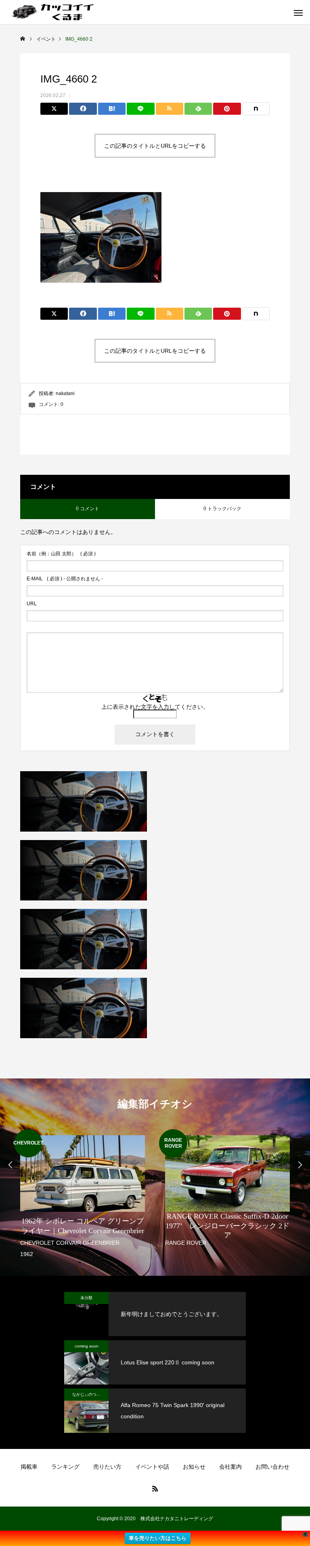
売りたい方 (107, 1466)
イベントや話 (152, 1466)
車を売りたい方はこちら (157, 1538)
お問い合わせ (272, 1466)
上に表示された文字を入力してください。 (155, 707)
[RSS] (155, 1488)
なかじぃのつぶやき (90, 1394)
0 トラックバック (222, 508)
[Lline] (140, 109)
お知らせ (194, 1466)
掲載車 (29, 1466)
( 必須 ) (61, 553)
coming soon (86, 1346)
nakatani (65, 393)
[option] (82, 1194)
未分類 (86, 1298)
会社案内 (230, 1466)
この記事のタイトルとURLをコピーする (155, 146)
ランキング (65, 1466)
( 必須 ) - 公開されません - (65, 578)
